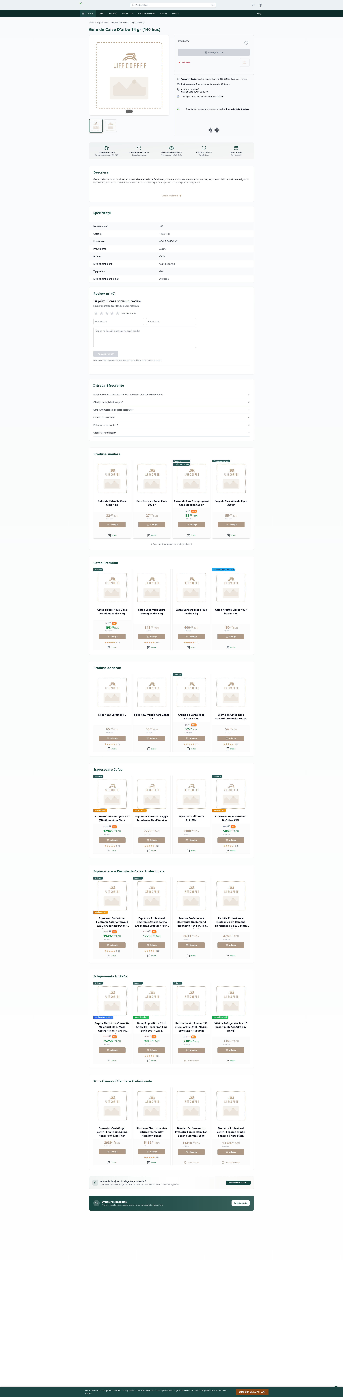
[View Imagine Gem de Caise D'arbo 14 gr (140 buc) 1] (96, 126)
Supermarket (103, 22)
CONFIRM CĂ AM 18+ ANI (252, 1391)
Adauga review (106, 353)
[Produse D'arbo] (245, 62)
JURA (101, 13)
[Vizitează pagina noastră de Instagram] (216, 130)
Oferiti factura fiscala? (104, 432)
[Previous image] (93, 75)
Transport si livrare (146, 13)
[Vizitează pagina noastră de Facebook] (210, 130)
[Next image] (165, 75)
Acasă (91, 22)
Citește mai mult (171, 195)
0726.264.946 (194, 92)
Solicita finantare (241, 109)
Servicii (175, 13)
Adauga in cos (215, 52)
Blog (259, 13)
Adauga (114, 524)
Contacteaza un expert (237, 1183)
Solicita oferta (240, 1203)
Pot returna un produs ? (105, 425)
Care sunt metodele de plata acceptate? (113, 409)
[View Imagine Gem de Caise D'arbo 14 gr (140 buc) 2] (110, 125)
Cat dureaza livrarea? (104, 417)
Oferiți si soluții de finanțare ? (108, 402)
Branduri (113, 13)
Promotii (163, 13)
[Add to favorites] (246, 43)
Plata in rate (127, 13)
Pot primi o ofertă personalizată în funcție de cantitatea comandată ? (128, 394)
